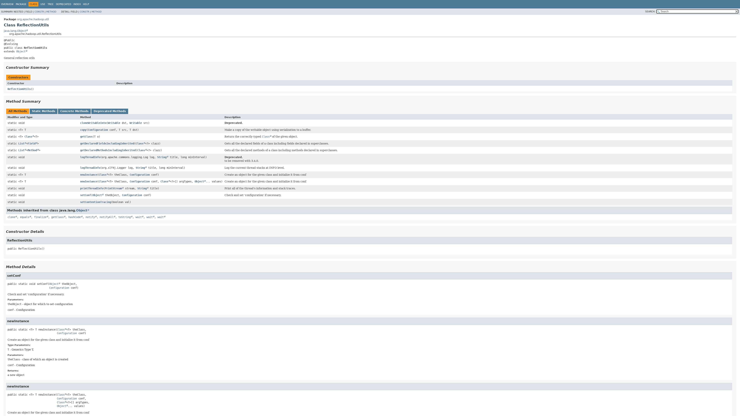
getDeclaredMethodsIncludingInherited (108, 150)
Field (31, 143)
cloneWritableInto (93, 122)
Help (86, 4)
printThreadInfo (91, 188)
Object (20, 51)
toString (124, 217)
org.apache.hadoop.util (33, 19)
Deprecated (63, 4)
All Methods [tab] (17, 111)
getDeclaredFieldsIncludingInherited (107, 143)
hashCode (74, 217)
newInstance (88, 174)
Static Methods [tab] (43, 111)
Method (51, 11)
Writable (114, 122)
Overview (7, 4)
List (21, 143)
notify (90, 217)
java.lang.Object (15, 30)
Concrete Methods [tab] (74, 111)
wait (138, 217)
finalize (40, 217)
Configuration (98, 129)
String (161, 157)
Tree (51, 4)
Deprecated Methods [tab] (110, 111)
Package (21, 4)
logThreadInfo (90, 157)
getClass (86, 136)
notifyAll (107, 217)
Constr (39, 11)
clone (11, 217)
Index (77, 4)
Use (42, 4)
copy (83, 129)
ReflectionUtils (19, 89)
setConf (85, 195)
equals (24, 217)
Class (28, 136)
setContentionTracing (95, 202)
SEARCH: (650, 11)
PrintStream (113, 188)
